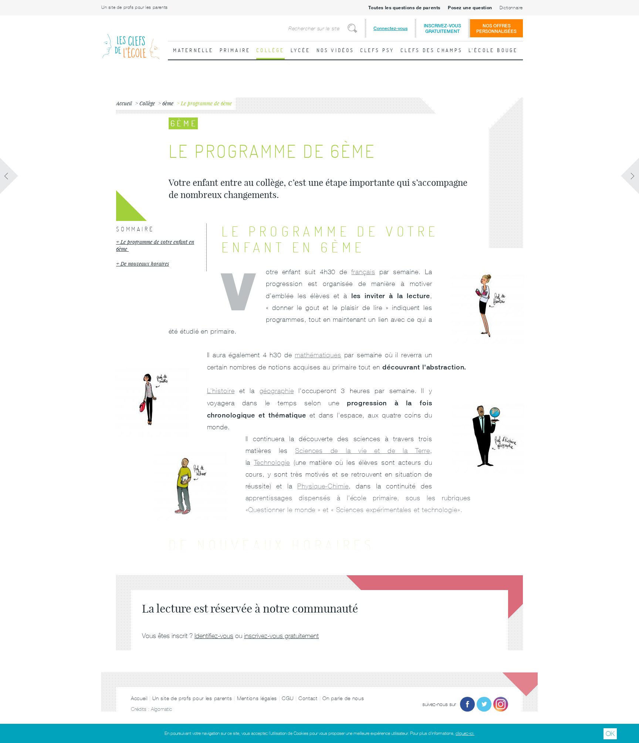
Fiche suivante (630, 176)
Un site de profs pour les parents (134, 7)
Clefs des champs (431, 50)
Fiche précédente (9, 176)
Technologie (272, 462)
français (363, 272)
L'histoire (221, 391)
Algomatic (161, 709)
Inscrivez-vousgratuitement (442, 28)
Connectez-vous (390, 28)
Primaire (235, 50)
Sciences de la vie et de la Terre (362, 450)
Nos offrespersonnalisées (496, 28)
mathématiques (318, 355)
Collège (270, 50)
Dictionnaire (511, 7)
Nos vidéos (335, 50)
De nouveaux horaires (145, 263)
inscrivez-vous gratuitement (281, 636)
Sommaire (135, 229)
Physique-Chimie (323, 486)
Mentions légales (257, 698)
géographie (277, 391)
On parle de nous (343, 698)
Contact (308, 698)
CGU (287, 698)
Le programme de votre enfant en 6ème (155, 245)
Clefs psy (377, 50)
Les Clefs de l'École (130, 40)
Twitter (484, 704)
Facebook (467, 704)
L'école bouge (493, 50)
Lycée (301, 50)
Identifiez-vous (214, 636)
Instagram (500, 704)
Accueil (139, 698)
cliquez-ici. (465, 733)
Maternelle (193, 50)
